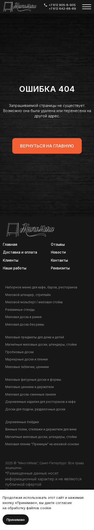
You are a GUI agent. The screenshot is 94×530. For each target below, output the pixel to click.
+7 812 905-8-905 (62, 5)
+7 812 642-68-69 (62, 8)
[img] (20, 7)
